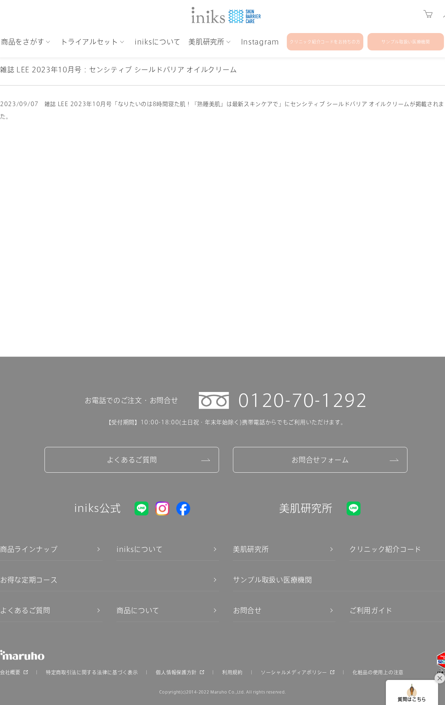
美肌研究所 (251, 549)
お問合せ (247, 610)
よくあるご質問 (132, 459)
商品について (138, 610)
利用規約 (232, 672)
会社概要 (10, 672)
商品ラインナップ (29, 549)
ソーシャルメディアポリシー (294, 672)
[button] (412, 692)
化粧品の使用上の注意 (378, 672)
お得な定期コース (29, 579)
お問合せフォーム (320, 459)
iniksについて (139, 549)
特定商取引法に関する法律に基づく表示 (92, 672)
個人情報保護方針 (176, 672)
